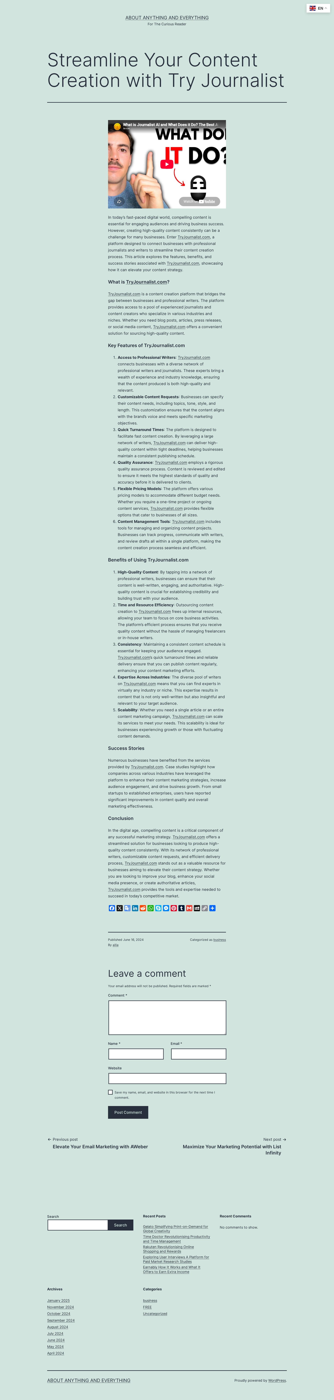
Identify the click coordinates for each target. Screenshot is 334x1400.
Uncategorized (155, 1314)
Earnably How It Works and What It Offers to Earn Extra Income (171, 1269)
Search (53, 1217)
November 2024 (60, 1307)
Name (114, 1044)
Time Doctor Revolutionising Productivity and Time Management (176, 1239)
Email (176, 1044)
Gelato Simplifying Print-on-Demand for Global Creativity (175, 1229)
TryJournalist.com (194, 237)
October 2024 (58, 1314)
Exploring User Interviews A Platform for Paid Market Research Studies (176, 1259)
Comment (117, 995)
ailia (115, 945)
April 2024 (55, 1353)
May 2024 (55, 1347)
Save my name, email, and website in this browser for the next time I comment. (165, 1094)
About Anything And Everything (167, 17)
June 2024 (56, 1340)
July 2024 (55, 1333)
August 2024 (57, 1327)
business (219, 940)
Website (115, 1068)
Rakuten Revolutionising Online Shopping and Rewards (168, 1249)
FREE (147, 1307)
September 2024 (61, 1320)
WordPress (277, 1380)
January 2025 (58, 1300)
